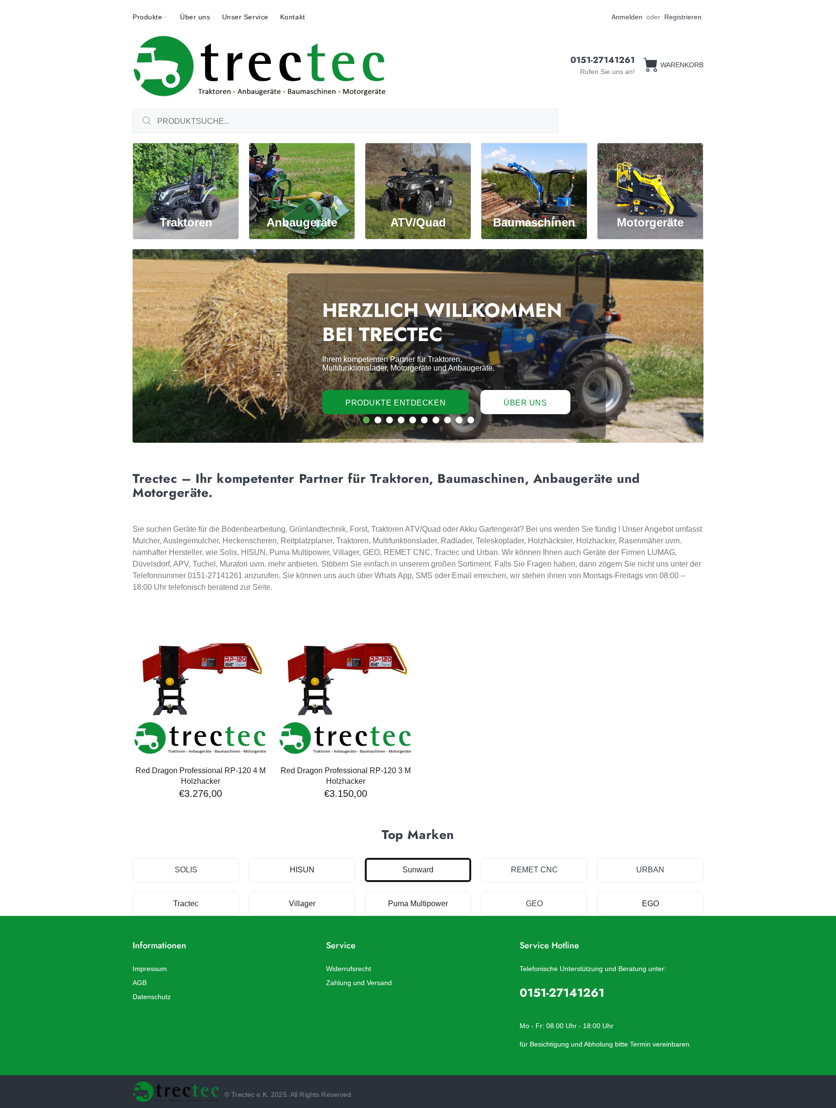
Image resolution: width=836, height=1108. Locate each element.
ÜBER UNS (525, 403)
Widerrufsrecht (348, 969)
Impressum (150, 969)
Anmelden (627, 17)
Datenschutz (152, 997)
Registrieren (683, 17)
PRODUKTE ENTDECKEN (395, 403)
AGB (140, 983)
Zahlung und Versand (359, 983)
